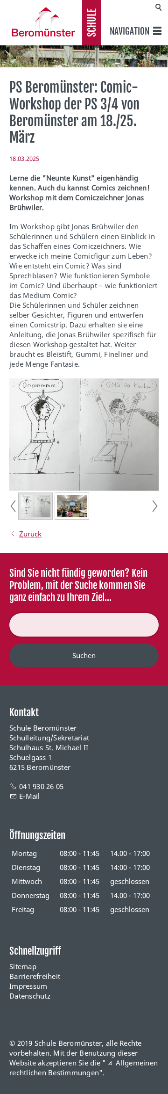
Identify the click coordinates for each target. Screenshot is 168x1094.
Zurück (30, 533)
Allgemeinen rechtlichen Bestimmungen (83, 1067)
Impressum (28, 986)
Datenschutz (29, 995)
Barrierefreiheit (34, 976)
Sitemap (22, 966)
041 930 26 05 (41, 786)
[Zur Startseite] (41, 22)
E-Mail (29, 796)
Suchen (84, 655)
